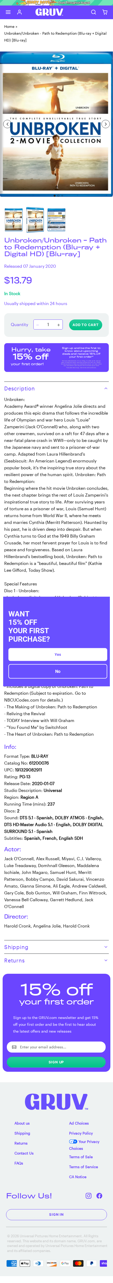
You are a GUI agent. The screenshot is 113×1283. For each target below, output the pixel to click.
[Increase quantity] (58, 325)
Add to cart (86, 325)
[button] (8, 12)
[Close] (103, 602)
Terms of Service (83, 1167)
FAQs (18, 1163)
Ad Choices (79, 1123)
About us (22, 1123)
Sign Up (56, 1062)
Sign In (56, 1214)
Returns (21, 1143)
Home (9, 26)
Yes (58, 654)
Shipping (22, 1133)
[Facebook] (99, 1195)
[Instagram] (88, 1195)
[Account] (19, 12)
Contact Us (24, 1153)
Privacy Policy (81, 1133)
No (57, 671)
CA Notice (77, 1176)
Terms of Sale (81, 1157)
